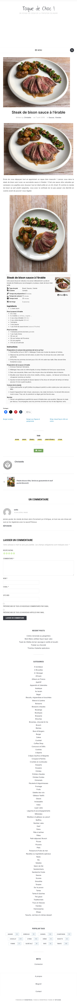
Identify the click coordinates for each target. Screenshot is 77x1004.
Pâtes (38, 835)
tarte (47, 943)
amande (13, 934)
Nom (5, 578)
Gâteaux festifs (38, 795)
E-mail (6, 587)
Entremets (38, 780)
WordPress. (28, 1000)
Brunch (38, 725)
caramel (45, 934)
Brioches (38, 719)
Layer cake (38, 808)
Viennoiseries (38, 909)
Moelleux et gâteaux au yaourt (38, 817)
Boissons (38, 704)
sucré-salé (31, 943)
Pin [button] (66, 295)
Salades (39, 863)
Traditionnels (38, 900)
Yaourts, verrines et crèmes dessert (38, 915)
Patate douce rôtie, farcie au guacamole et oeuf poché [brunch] (35, 482)
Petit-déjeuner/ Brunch (38, 838)
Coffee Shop (38, 743)
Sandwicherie (38, 869)
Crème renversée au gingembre (38, 636)
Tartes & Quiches (38, 894)
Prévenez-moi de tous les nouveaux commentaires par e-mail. (26, 606)
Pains (38, 829)
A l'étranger (38, 673)
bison (17, 439)
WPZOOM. (58, 1000)
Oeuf (38, 826)
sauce (40, 439)
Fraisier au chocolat (38, 645)
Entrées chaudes (38, 774)
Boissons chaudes (38, 707)
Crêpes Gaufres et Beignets (38, 756)
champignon (63, 934)
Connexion (38, 964)
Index (38, 805)
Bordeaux (28, 934)
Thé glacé (38, 897)
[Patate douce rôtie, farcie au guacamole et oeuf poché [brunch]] (11, 482)
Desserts (38, 765)
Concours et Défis (38, 747)
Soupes (38, 884)
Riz (38, 860)
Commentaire (8, 559)
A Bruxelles (38, 670)
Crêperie (38, 753)
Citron (32, 939)
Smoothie (38, 881)
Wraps (38, 912)
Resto (38, 857)
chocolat (15, 939)
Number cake (38, 823)
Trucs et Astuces (38, 903)
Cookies (38, 750)
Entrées (38, 771)
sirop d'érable (50, 439)
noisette (62, 939)
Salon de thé (38, 866)
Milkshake (38, 814)
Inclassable (38, 802)
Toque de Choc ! (38, 8)
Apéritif (38, 682)
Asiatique (38, 688)
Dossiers (38, 768)
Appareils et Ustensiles (38, 685)
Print (61, 295)
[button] (38, 50)
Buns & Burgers (38, 731)
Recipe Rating (8, 550)
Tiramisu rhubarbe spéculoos (39, 648)
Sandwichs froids (38, 872)
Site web (6, 595)
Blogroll (38, 984)
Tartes (38, 891)
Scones (38, 878)
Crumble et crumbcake (38, 762)
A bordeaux (38, 667)
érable (32, 439)
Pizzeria (38, 845)
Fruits (38, 789)
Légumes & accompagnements (38, 811)
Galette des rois (38, 792)
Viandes (58, 117)
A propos (38, 976)
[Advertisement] (38, 32)
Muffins (38, 820)
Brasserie (38, 716)
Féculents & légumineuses (38, 783)
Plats (38, 848)
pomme (15, 943)
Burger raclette (8, 419)
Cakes (38, 737)
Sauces (51, 117)
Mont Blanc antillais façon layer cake (38, 639)
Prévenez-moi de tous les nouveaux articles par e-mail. (24, 612)
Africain (38, 676)
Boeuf (24, 439)
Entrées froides (38, 777)
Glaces (38, 799)
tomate (62, 943)
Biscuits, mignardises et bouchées (38, 697)
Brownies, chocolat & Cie (38, 722)
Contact (39, 991)
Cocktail (38, 740)
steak (60, 439)
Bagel (38, 694)
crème (47, 939)
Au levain (38, 691)
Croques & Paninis (38, 759)
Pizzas (38, 841)
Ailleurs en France (38, 679)
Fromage (38, 786)
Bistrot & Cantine (38, 701)
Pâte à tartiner (38, 832)
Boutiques (38, 713)
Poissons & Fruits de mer (38, 851)
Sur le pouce (38, 887)
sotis (16, 510)
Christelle (27, 117)
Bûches (38, 728)
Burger (38, 734)
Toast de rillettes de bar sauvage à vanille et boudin (38, 642)
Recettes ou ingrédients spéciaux (38, 854)
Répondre (7, 526)
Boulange (38, 710)
